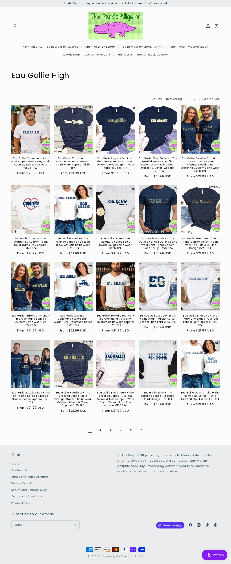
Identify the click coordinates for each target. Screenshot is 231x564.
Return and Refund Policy (29, 490)
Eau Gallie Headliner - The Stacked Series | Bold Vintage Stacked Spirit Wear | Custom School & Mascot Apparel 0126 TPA (73, 399)
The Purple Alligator (108, 556)
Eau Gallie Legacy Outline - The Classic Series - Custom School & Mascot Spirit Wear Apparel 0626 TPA (115, 163)
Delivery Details (22, 483)
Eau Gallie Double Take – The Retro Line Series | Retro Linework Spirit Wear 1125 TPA (200, 396)
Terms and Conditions (27, 496)
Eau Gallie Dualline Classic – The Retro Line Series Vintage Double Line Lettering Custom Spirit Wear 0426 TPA (200, 165)
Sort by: (157, 99)
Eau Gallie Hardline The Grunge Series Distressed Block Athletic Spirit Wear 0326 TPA (73, 243)
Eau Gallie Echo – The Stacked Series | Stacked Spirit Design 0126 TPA (158, 396)
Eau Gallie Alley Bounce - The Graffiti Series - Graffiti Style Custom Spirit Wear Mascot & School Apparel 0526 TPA (158, 165)
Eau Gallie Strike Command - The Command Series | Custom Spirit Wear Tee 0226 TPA (31, 320)
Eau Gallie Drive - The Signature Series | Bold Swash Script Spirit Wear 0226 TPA (115, 243)
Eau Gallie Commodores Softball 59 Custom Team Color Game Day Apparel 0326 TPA (31, 243)
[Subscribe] (75, 524)
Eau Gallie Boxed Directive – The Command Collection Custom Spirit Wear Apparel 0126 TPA (115, 320)
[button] (15, 26)
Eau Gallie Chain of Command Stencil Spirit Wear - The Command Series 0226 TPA (73, 320)
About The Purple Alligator (29, 477)
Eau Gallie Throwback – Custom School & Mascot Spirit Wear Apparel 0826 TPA (73, 163)
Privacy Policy (20, 503)
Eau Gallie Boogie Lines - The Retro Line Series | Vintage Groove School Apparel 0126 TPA (31, 397)
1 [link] (89, 430)
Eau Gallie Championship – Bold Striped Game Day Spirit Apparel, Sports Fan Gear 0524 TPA (30, 163)
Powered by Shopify (132, 556)
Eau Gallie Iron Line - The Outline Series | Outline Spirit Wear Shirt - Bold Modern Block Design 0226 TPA (158, 243)
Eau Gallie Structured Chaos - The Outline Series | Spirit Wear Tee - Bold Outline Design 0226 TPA (200, 243)
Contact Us (19, 470)
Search (16, 463)
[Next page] (141, 430)
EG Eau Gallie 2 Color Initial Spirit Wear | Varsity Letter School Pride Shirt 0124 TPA (158, 319)
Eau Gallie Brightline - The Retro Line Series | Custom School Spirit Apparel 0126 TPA (200, 320)
